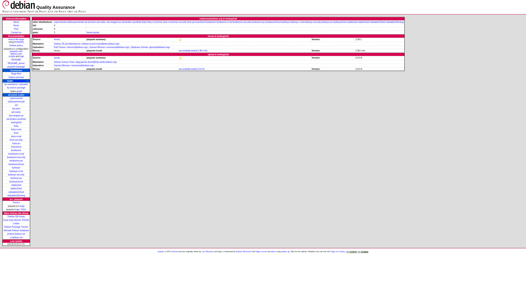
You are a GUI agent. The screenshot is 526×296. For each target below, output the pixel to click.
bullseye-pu (16, 178)
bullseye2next (16, 181)
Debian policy (16, 45)
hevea (90, 32)
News (16, 25)
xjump (96, 32)
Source (16, 202)
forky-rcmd (16, 129)
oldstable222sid (16, 192)
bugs (22, 206)
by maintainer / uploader (16, 84)
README (16, 60)
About (16, 22)
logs (22, 56)
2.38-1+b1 (203, 50)
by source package (16, 87)
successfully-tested (188, 50)
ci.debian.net (16, 237)
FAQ (16, 29)
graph (19, 91)
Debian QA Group (16, 216)
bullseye (16, 167)
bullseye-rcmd (16, 171)
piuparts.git (285, 252)
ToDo (23, 209)
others (273, 252)
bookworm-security (16, 157)
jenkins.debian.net (16, 234)
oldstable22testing (16, 195)
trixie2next (16, 147)
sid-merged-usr (16, 115)
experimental (16, 98)
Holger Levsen (261, 252)
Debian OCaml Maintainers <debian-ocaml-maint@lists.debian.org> (87, 44)
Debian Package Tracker (16, 227)
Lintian (16, 223)
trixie (16, 133)
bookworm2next (16, 164)
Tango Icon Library (337, 252)
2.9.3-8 (201, 69)
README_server (16, 63)
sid (16, 105)
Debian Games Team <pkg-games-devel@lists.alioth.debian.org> (85, 62)
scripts (12, 56)
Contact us (16, 32)
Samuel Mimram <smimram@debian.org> (109, 47)
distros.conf (16, 54)
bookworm (16, 150)
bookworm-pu (16, 161)
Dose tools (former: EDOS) (16, 220)
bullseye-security (16, 174)
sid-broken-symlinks (16, 119)
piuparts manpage (16, 67)
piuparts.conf (16, 51)
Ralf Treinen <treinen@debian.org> (71, 47)
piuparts (161, 252)
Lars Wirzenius (207, 252)
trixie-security (16, 140)
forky (16, 126)
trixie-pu (16, 143)
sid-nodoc (16, 112)
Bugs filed (16, 73)
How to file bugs (16, 39)
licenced (175, 252)
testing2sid (19, 81)
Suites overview (16, 77)
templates (19, 42)
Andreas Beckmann (243, 252)
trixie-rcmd (16, 136)
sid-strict (16, 108)
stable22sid (16, 188)
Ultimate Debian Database (16, 230)
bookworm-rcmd (16, 154)
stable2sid (16, 185)
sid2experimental (16, 101)
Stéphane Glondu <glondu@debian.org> (150, 47)
